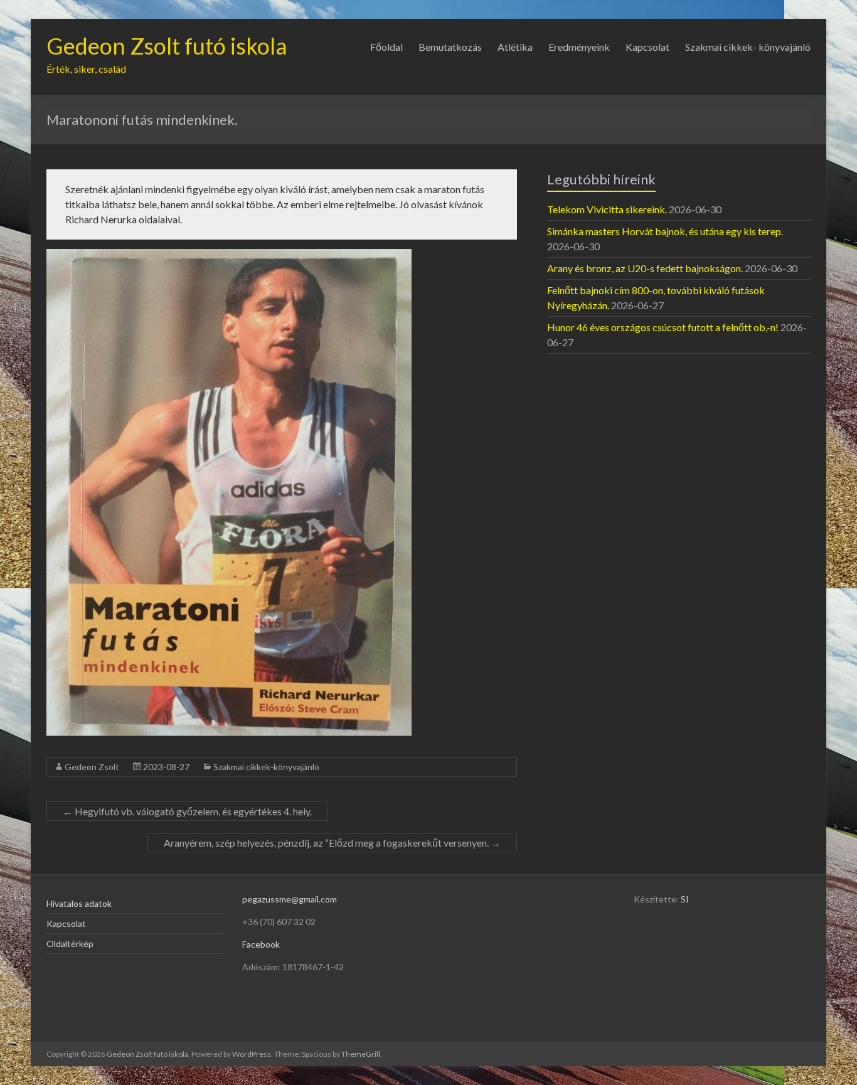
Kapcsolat (647, 47)
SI (685, 899)
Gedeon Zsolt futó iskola (166, 46)
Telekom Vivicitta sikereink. (607, 209)
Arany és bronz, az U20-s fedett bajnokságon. (645, 268)
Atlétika (515, 47)
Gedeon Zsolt (92, 766)
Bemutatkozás (450, 47)
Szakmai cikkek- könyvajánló (748, 47)
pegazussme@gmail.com (289, 899)
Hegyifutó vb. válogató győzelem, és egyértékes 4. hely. (187, 811)
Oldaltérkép (69, 943)
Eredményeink (579, 47)
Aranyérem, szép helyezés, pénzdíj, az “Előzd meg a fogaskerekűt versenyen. (332, 843)
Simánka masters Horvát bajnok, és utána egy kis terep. (665, 231)
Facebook (261, 944)
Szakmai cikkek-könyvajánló (266, 766)
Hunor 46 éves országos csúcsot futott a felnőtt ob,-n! (663, 327)
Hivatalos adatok (79, 903)
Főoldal (386, 47)
